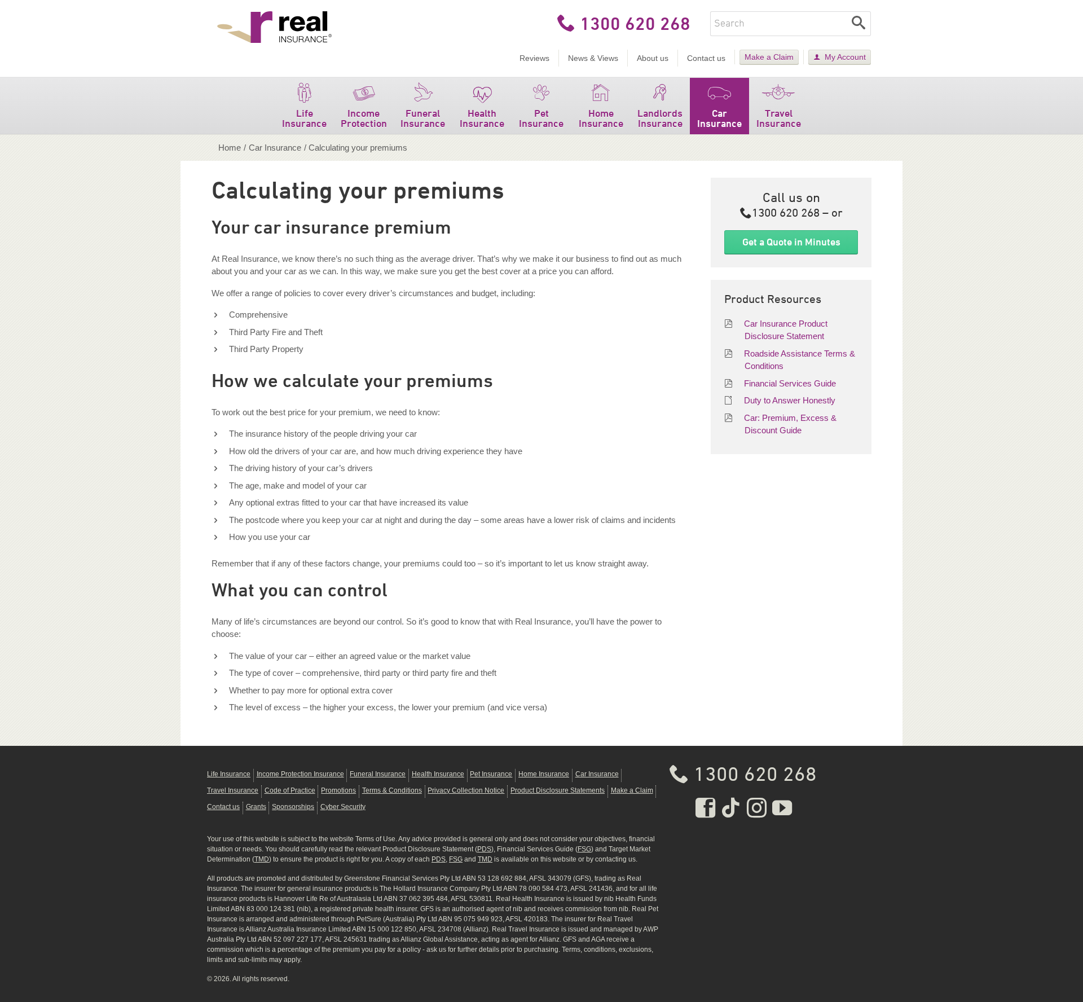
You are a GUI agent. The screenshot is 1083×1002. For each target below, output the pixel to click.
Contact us (706, 58)
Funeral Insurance (422, 118)
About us (652, 58)
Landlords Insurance (660, 118)
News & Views (593, 58)
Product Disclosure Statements (557, 790)
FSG (584, 849)
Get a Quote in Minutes (791, 242)
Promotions (338, 790)
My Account (845, 56)
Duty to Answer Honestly (789, 400)
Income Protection (364, 118)
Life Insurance (304, 118)
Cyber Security (343, 807)
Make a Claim (769, 56)
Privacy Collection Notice (466, 790)
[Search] (859, 23)
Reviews (534, 58)
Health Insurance (482, 118)
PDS (484, 849)
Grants (256, 807)
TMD (261, 859)
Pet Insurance (541, 118)
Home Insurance (601, 118)
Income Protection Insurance (300, 774)
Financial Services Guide (790, 383)
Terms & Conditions (392, 790)
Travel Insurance (778, 118)
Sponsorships (293, 807)
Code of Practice (290, 790)
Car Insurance (719, 118)
